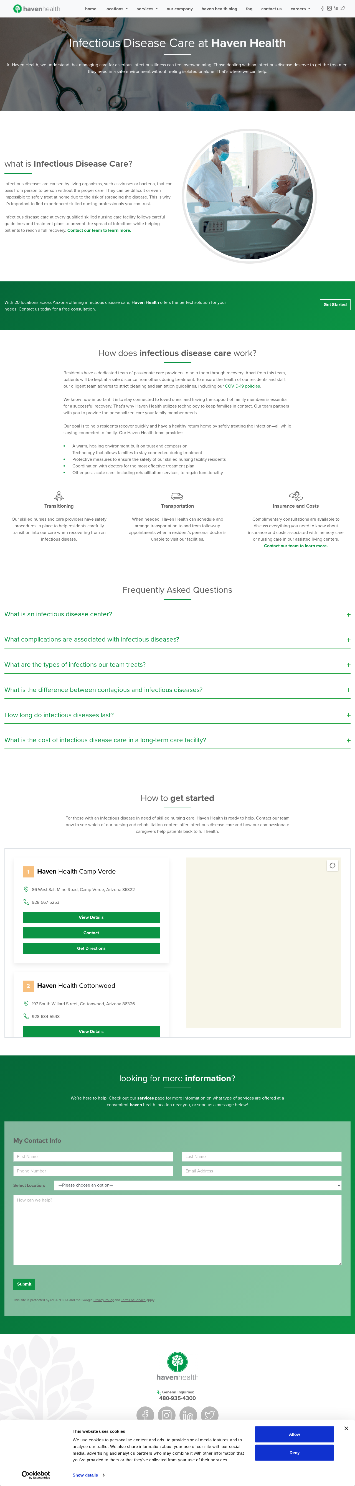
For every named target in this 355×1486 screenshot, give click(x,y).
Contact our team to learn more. (296, 546)
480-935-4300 (177, 1398)
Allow (294, 1434)
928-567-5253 (45, 902)
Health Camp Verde (76, 871)
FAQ (249, 9)
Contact (91, 933)
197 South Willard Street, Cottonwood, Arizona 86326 (83, 1004)
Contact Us (271, 9)
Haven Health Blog (219, 9)
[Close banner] (346, 1428)
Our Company (180, 9)
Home (91, 9)
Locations (115, 9)
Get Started (335, 304)
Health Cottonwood (76, 986)
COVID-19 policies (242, 386)
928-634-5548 (46, 1016)
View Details (91, 917)
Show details (85, 1475)
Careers (299, 9)
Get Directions (91, 948)
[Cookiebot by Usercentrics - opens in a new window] (36, 1475)
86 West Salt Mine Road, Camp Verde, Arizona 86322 (83, 889)
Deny (295, 1452)
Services (145, 9)
